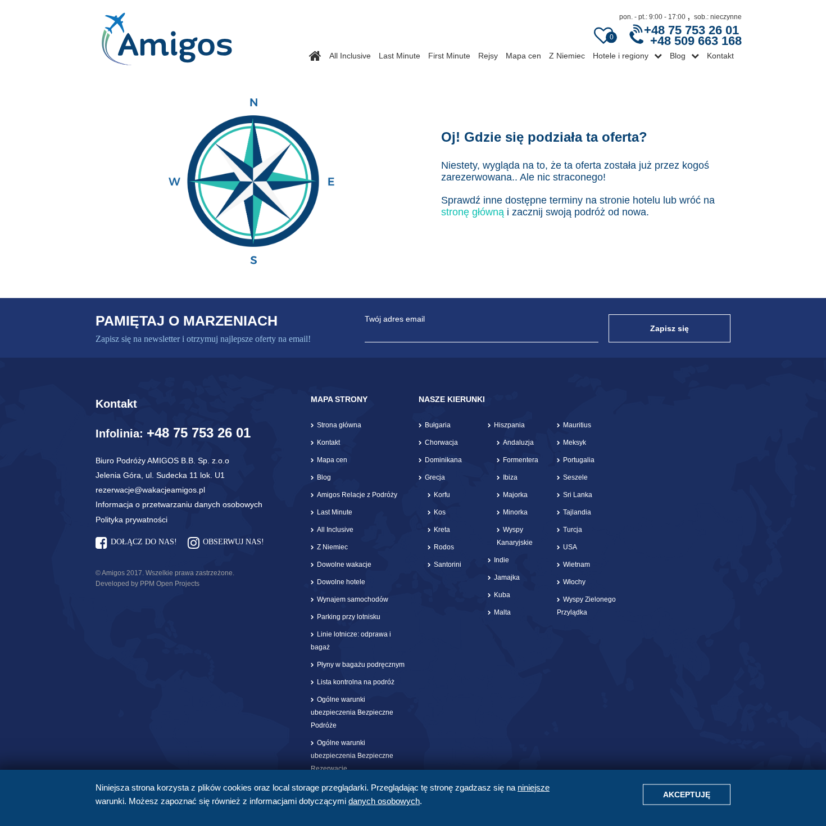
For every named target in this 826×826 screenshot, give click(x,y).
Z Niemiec (567, 55)
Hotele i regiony (620, 55)
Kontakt (720, 55)
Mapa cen (523, 55)
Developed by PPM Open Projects (147, 584)
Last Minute (399, 55)
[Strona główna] (166, 35)
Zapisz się (669, 328)
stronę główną (472, 212)
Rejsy (488, 55)
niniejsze (534, 787)
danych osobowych (384, 801)
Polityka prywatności (131, 519)
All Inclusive (350, 55)
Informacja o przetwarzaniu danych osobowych (179, 504)
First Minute (449, 55)
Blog (678, 55)
